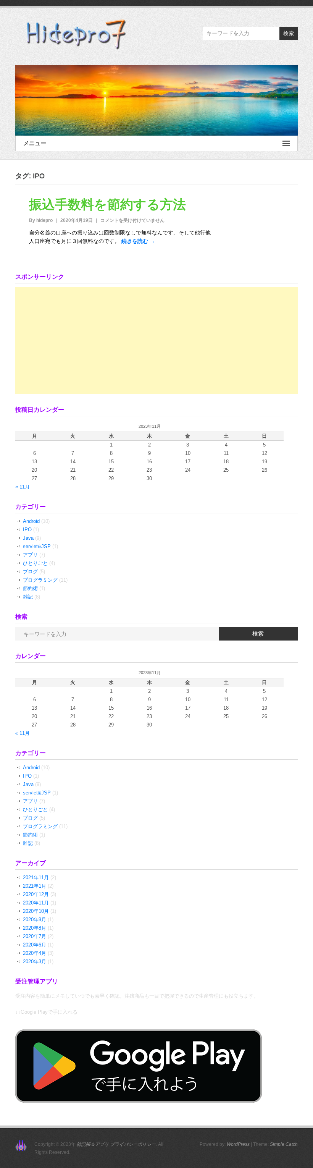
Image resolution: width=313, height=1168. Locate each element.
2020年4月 (34, 953)
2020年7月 (34, 936)
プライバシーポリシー (133, 1144)
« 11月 (22, 487)
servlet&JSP (37, 546)
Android (31, 521)
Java (28, 538)
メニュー (34, 143)
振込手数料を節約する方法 (107, 204)
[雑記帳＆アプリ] (156, 100)
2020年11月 (36, 903)
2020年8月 (34, 928)
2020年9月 (34, 919)
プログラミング (40, 580)
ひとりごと (35, 563)
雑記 (28, 597)
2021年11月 (36, 877)
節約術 (30, 588)
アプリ (30, 555)
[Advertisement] (156, 340)
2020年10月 (36, 911)
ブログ (30, 571)
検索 (288, 33)
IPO (27, 529)
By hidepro (41, 220)
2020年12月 (36, 894)
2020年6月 (34, 945)
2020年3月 (34, 961)
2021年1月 (34, 886)
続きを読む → (138, 241)
